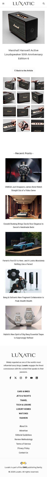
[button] (43, 3)
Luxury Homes (23, 409)
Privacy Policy (23, 448)
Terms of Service (23, 444)
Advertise (23, 431)
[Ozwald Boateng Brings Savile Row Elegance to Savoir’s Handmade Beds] (23, 207)
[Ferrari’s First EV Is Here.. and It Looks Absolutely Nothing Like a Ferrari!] (23, 244)
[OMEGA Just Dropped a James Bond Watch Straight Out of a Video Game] (23, 170)
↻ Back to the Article (23, 70)
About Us (23, 426)
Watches (23, 413)
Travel (23, 400)
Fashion (24, 418)
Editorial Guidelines (23, 435)
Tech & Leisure (23, 405)
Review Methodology (24, 439)
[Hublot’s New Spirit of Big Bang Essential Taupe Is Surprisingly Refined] (23, 318)
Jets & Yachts (23, 396)
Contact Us (23, 453)
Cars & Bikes (23, 391)
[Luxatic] (23, 3)
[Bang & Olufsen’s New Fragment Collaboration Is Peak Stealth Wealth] (23, 281)
